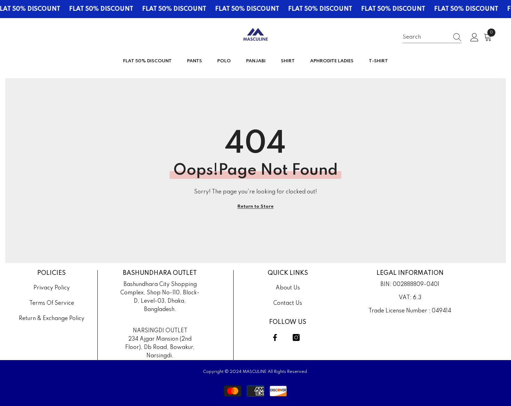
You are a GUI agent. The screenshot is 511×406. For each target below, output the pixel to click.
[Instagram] (296, 337)
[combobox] (425, 37)
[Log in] (474, 37)
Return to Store (255, 206)
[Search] (432, 37)
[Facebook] (275, 337)
